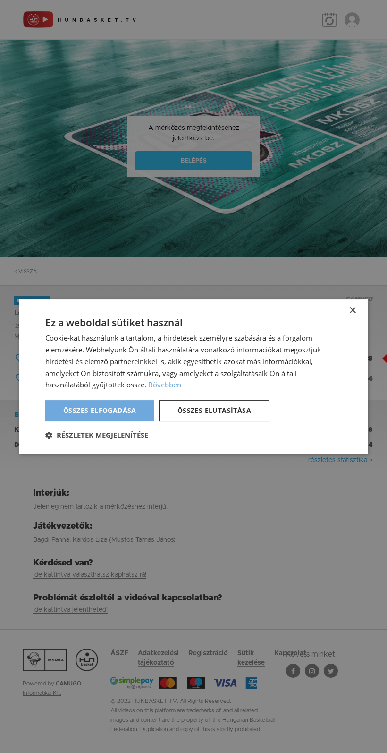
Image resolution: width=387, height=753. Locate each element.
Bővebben (164, 384)
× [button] (352, 310)
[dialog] (193, 376)
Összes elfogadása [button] (99, 410)
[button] (96, 435)
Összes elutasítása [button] (214, 410)
